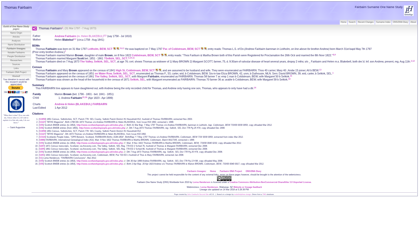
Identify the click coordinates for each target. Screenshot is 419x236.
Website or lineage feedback (247, 187)
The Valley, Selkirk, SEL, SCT (98, 61)
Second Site (204, 194)
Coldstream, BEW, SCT (146, 55)
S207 (41, 146)
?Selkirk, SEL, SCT (115, 58)
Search (352, 22)
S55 (41, 125)
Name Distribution (16, 44)
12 (413, 61)
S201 (41, 155)
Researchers (16, 60)
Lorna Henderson (201, 182)
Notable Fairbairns (16, 52)
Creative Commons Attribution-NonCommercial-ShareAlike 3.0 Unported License (270, 182)
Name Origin (16, 33)
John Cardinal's (193, 194)
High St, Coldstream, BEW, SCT (135, 70)
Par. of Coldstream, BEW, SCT (181, 49)
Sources (16, 64)
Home (343, 22)
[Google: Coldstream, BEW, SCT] (162, 55)
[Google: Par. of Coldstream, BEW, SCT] (201, 49)
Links (16, 68)
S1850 (42, 119)
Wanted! (16, 76)
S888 (41, 140)
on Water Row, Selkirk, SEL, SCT (115, 73)
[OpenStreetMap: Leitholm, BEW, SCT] (117, 49)
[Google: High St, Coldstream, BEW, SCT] (156, 70)
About (413, 22)
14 (255, 88)
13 (320, 70)
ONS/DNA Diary (400, 22)
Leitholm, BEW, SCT (100, 49)
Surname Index (383, 22)
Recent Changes (366, 22)
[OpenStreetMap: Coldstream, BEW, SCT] (165, 55)
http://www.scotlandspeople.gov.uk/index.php (100, 125)
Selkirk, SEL (137, 79)
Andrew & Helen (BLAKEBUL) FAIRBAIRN (81, 104)
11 (134, 58)
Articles (16, 37)
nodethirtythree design (242, 194)
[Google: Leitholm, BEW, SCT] (114, 49)
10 (131, 58)
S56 (41, 128)
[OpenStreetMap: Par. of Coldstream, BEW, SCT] (205, 49)
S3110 (42, 137)
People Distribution (16, 56)
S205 (41, 149)
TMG (264, 194)
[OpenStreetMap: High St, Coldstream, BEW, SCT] (159, 70)
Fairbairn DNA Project (16, 72)
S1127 (42, 122)
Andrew (79, 36)
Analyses (16, 40)
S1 (40, 158)
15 (83, 97)
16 (86, 97)
